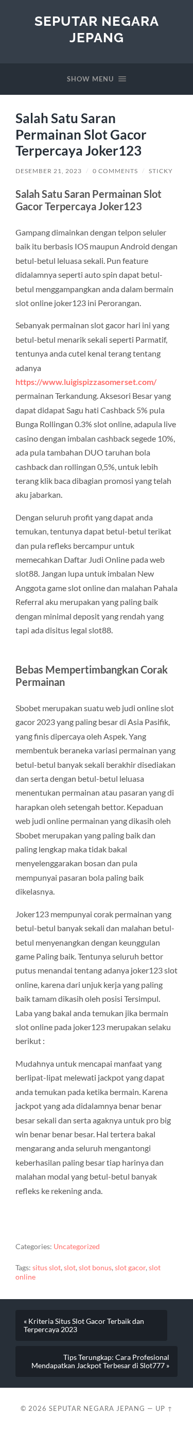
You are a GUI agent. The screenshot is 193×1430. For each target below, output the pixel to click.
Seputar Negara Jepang (96, 29)
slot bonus (95, 1268)
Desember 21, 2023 (48, 171)
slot (70, 1268)
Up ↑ (164, 1408)
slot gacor (130, 1268)
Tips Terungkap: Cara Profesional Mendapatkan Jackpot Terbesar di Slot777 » (100, 1361)
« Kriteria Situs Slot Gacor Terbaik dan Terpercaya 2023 (84, 1325)
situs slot (46, 1268)
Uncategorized (77, 1246)
